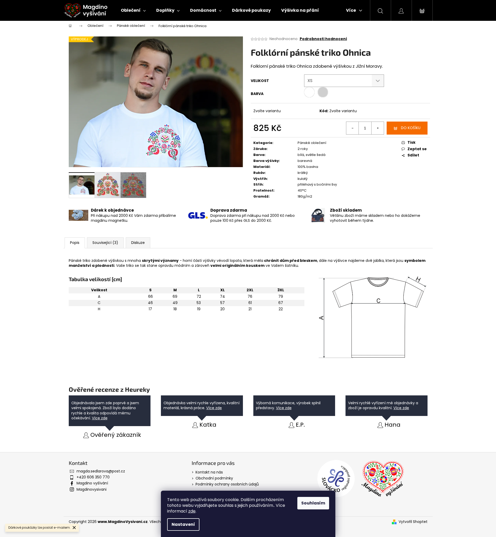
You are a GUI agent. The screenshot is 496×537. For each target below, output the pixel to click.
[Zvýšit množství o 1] (377, 128)
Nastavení (183, 524)
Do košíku (410, 127)
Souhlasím (313, 503)
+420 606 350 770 (93, 477)
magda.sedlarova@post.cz (101, 471)
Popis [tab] (74, 242)
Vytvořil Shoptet (413, 521)
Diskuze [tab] (138, 242)
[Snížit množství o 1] (352, 128)
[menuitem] (133, 10)
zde (192, 511)
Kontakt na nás (209, 472)
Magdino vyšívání (92, 483)
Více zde (100, 418)
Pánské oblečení (312, 142)
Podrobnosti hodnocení (323, 38)
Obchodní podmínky (214, 478)
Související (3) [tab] (105, 242)
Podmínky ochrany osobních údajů (227, 484)
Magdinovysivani (91, 489)
